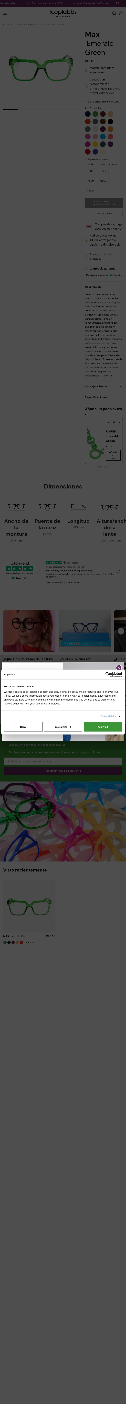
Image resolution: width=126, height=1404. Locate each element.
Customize (61, 726)
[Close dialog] (119, 667)
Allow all (103, 726)
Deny (23, 726)
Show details (108, 716)
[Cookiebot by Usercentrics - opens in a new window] (108, 674)
